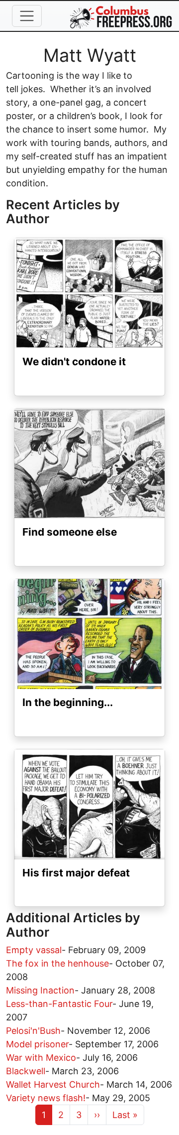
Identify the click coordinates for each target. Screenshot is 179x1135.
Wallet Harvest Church (53, 1084)
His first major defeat (76, 872)
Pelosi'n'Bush (33, 1030)
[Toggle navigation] (27, 16)
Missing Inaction (40, 990)
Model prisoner (37, 1044)
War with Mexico (41, 1057)
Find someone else (69, 532)
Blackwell (25, 1071)
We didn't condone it (74, 361)
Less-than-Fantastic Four (59, 1003)
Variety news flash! (46, 1098)
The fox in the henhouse (57, 963)
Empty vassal (34, 950)
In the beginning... (67, 702)
